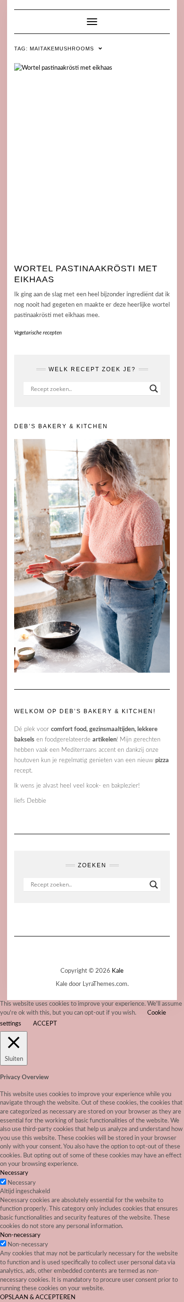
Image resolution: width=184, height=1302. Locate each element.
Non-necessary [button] (20, 1235)
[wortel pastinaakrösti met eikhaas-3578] (92, 157)
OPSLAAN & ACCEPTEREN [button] (37, 1297)
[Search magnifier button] (153, 388)
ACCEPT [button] (45, 1024)
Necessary (22, 1183)
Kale (118, 971)
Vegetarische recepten (38, 332)
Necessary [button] (14, 1173)
